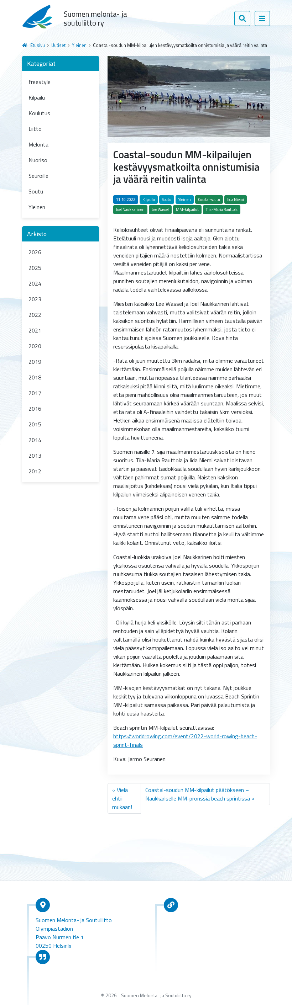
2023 (34, 299)
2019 (34, 361)
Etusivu (37, 45)
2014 (34, 440)
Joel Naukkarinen (130, 209)
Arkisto (37, 234)
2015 (34, 424)
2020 (34, 346)
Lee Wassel (160, 209)
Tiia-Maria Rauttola (222, 209)
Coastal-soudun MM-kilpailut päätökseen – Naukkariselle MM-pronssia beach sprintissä (197, 794)
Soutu (35, 191)
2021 (34, 330)
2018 (34, 377)
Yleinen (79, 45)
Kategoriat (41, 63)
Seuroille (38, 175)
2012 (34, 471)
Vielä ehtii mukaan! (122, 798)
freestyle (39, 82)
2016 (34, 408)
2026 (34, 252)
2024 (34, 283)
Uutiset (58, 45)
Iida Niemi (235, 199)
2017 (34, 393)
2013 (34, 455)
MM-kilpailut (187, 209)
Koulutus (39, 113)
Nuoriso (37, 160)
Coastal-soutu (209, 199)
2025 (34, 268)
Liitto (35, 128)
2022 (34, 314)
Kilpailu (36, 97)
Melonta (38, 144)
